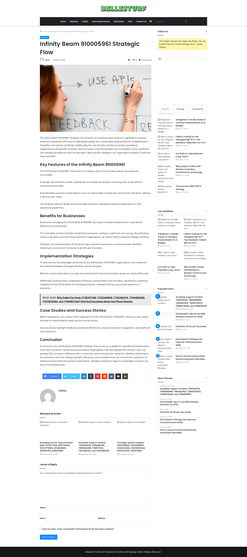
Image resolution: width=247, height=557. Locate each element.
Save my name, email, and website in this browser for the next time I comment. (78, 529)
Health (85, 21)
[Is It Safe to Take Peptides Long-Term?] (166, 157)
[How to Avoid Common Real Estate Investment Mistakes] (166, 362)
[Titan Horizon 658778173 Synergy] (166, 190)
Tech (130, 21)
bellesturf (53, 31)
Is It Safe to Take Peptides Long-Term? (169, 268)
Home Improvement (101, 21)
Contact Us (141, 21)
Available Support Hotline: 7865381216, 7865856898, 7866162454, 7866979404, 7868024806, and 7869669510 (191, 301)
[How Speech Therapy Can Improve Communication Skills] (166, 345)
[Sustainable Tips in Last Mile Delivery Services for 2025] (166, 317)
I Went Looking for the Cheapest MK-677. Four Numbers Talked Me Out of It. (191, 139)
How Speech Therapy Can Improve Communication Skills (189, 342)
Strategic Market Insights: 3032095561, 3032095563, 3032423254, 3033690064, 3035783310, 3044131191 (131, 446)
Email (43, 518)
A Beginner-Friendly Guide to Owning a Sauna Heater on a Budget (191, 122)
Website (101, 518)
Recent (165, 109)
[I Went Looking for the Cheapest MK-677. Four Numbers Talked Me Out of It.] (166, 142)
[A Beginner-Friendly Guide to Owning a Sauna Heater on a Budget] (166, 125)
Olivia (47, 60)
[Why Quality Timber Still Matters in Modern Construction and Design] (166, 174)
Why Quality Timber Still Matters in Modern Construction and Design (189, 169)
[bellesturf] (123, 8)
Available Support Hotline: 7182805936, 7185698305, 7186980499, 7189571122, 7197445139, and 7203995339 (93, 446)
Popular (181, 109)
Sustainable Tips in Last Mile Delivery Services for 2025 (190, 315)
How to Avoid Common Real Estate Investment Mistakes (190, 357)
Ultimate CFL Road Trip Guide (191, 326)
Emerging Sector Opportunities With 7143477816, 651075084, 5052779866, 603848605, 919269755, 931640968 (56, 446)
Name (43, 507)
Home (63, 21)
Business (74, 21)
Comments (197, 109)
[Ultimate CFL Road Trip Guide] (166, 330)
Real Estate (119, 21)
